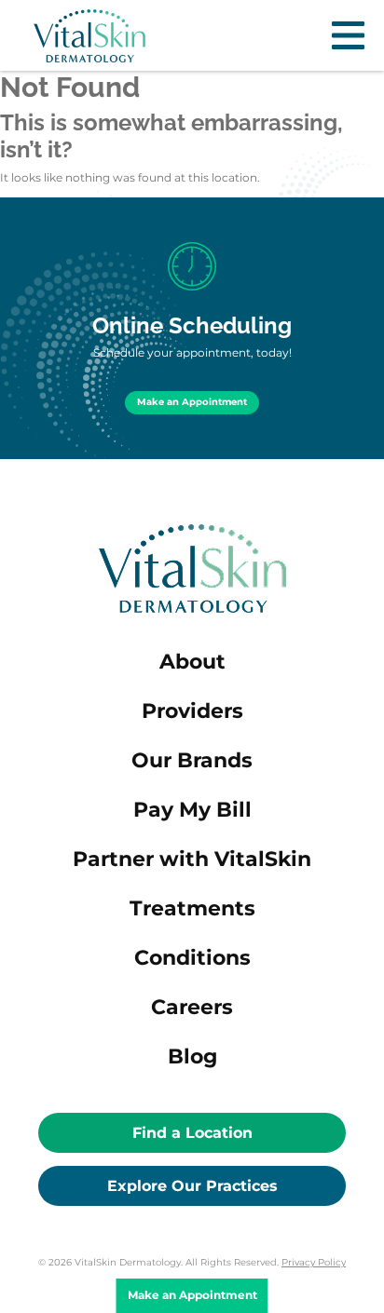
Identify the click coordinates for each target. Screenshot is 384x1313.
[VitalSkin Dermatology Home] (89, 35)
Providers (192, 711)
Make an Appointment (192, 402)
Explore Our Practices (192, 1186)
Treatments (192, 908)
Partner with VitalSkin (192, 859)
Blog (192, 1056)
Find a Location (192, 1133)
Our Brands (192, 760)
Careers (192, 1007)
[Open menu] (348, 35)
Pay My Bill (192, 809)
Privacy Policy (313, 1262)
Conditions (192, 957)
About (192, 661)
